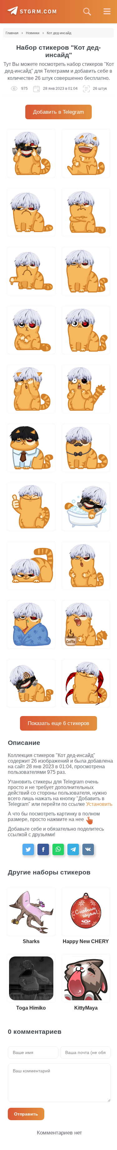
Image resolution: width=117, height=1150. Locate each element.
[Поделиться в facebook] (43, 849)
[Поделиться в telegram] (73, 849)
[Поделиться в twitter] (28, 849)
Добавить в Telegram (58, 112)
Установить (99, 804)
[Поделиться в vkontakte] (88, 849)
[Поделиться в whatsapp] (58, 849)
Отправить (26, 1113)
